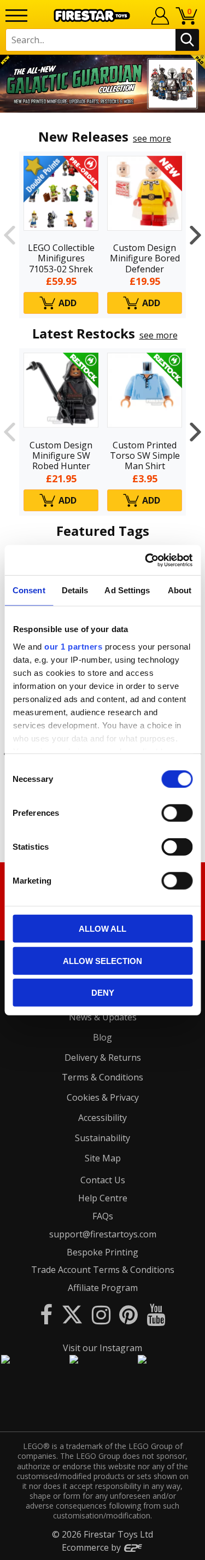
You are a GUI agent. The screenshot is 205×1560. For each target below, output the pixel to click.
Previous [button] (9, 234)
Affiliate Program (103, 1288)
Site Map (103, 1158)
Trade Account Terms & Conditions (102, 1270)
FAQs (102, 1216)
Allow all (102, 928)
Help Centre (102, 1198)
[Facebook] (46, 1314)
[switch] (176, 813)
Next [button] (195, 234)
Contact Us (102, 1180)
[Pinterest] (128, 1314)
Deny (102, 992)
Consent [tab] (29, 590)
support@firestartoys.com (102, 1234)
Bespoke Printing (102, 1252)
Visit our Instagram (102, 1348)
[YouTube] (156, 1314)
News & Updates (103, 1017)
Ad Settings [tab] (127, 590)
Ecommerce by (92, 1547)
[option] (102, 84)
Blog (102, 1037)
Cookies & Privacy (103, 1097)
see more (152, 138)
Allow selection (102, 960)
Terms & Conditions (102, 1077)
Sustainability (102, 1138)
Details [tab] (75, 590)
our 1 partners (73, 646)
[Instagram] (101, 1314)
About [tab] (180, 590)
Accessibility (102, 1118)
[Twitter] (72, 1314)
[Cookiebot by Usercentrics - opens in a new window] (145, 560)
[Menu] (16, 15)
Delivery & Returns (103, 1057)
